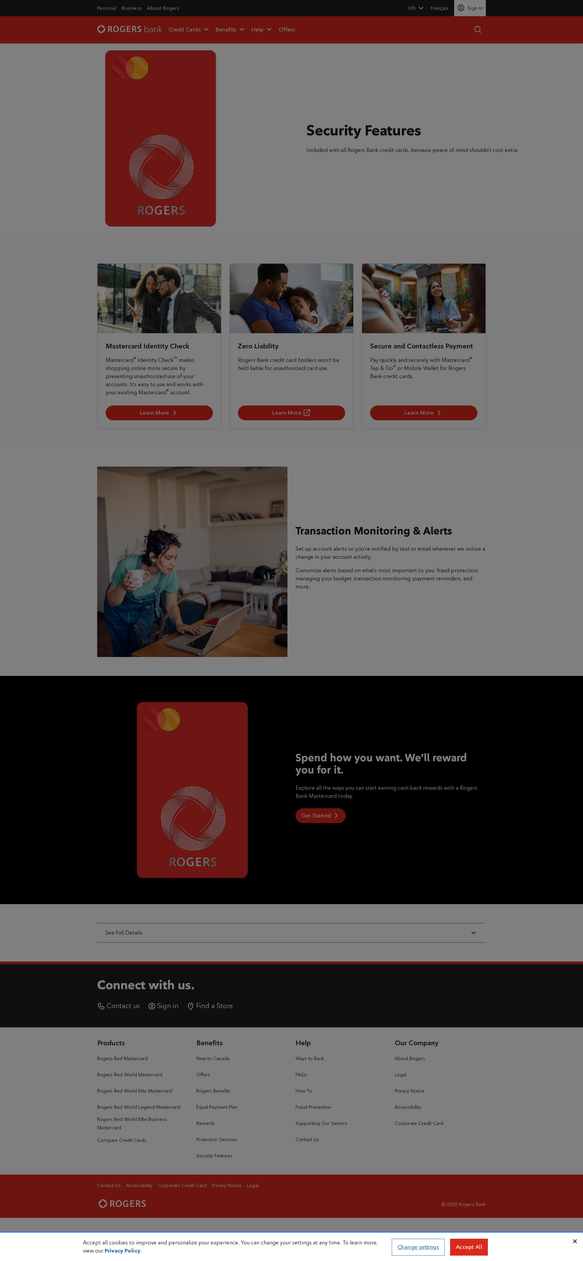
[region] (291, 1247)
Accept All (469, 1247)
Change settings (418, 1247)
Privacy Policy (122, 1250)
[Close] (575, 1241)
